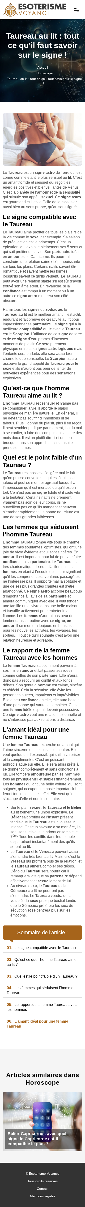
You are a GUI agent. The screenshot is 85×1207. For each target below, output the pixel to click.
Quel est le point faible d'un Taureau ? (42, 976)
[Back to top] (72, 1194)
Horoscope (44, 73)
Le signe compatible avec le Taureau (41, 948)
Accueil (42, 67)
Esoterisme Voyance (44, 1173)
